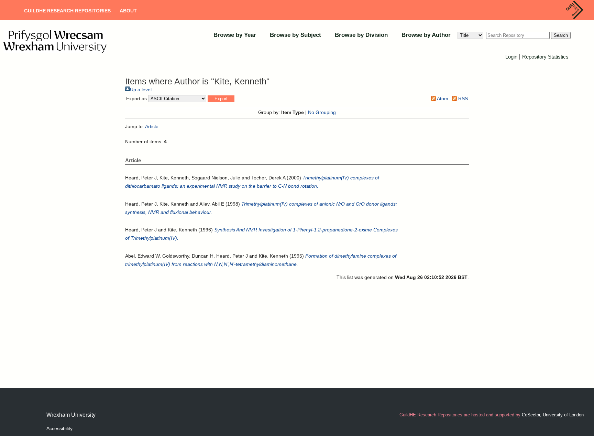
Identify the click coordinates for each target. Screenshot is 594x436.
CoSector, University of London (553, 414)
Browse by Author (426, 35)
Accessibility (59, 428)
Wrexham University (71, 415)
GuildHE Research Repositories (67, 10)
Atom (442, 98)
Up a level (141, 89)
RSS (462, 98)
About (128, 10)
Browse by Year (234, 35)
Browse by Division (361, 35)
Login (511, 57)
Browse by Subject (295, 35)
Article (151, 126)
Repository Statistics (545, 57)
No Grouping (322, 112)
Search (561, 35)
